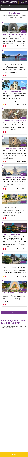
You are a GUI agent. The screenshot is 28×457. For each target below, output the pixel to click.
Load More (14, 312)
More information (17, 3)
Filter (14, 454)
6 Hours (21, 75)
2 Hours (21, 45)
